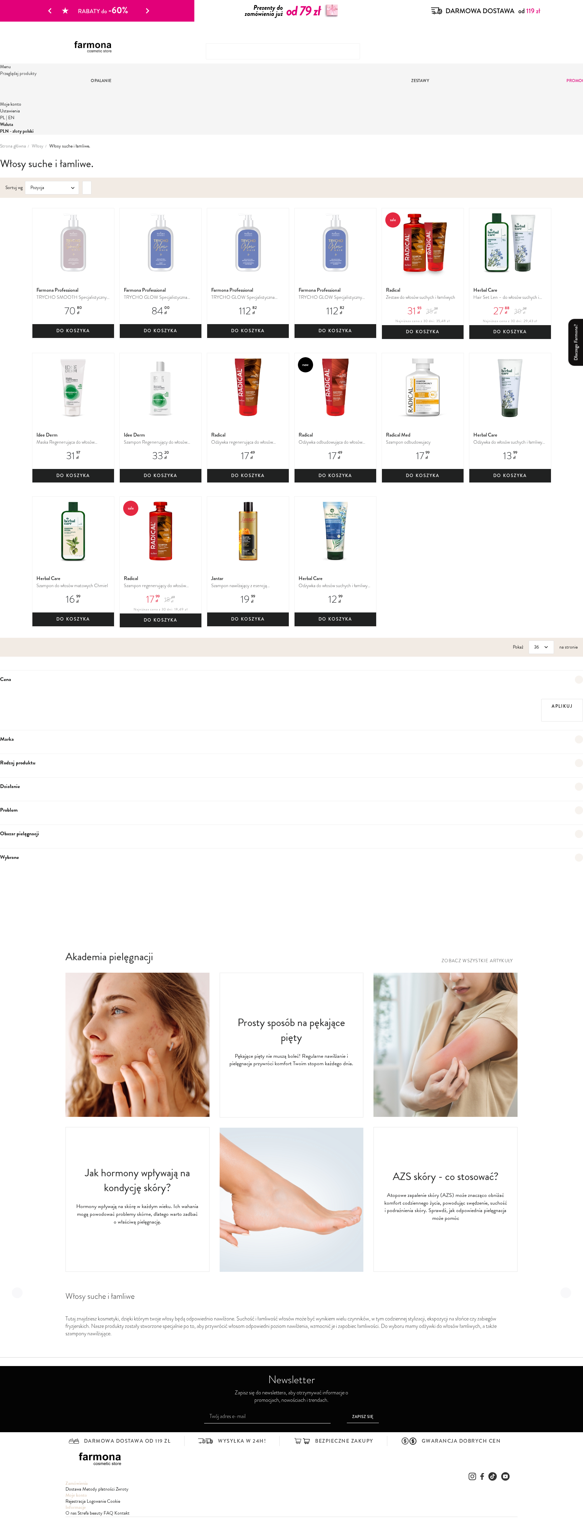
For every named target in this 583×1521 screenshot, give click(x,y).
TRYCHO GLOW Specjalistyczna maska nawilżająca (155, 297)
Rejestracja (75, 1501)
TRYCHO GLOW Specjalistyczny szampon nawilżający (330, 297)
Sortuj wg (14, 187)
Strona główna (13, 146)
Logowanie (96, 1501)
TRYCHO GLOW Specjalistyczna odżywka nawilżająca (243, 297)
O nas (71, 1513)
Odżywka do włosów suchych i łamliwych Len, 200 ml (335, 585)
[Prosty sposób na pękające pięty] (292, 1270)
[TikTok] (492, 1476)
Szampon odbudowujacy (408, 442)
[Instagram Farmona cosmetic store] (472, 1476)
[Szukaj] (502, 49)
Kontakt (122, 1513)
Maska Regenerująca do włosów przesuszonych (65, 442)
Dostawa (73, 1489)
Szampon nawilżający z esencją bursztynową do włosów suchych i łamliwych (241, 585)
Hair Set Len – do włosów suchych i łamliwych (506, 297)
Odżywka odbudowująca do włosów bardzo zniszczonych (330, 442)
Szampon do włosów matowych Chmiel (72, 585)
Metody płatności (98, 1489)
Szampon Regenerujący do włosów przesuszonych (155, 442)
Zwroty (122, 1489)
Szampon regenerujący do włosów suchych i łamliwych (155, 585)
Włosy (38, 146)
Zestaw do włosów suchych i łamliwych (420, 297)
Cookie (113, 1501)
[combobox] (283, 51)
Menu (5, 66)
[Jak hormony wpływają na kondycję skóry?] (137, 1115)
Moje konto (10, 104)
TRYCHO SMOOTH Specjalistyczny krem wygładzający (71, 297)
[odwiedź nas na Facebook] (482, 1476)
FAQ (108, 1513)
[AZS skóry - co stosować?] (445, 1115)
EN (11, 117)
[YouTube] (505, 1476)
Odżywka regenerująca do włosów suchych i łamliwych (242, 442)
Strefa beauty (90, 1513)
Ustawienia (10, 110)
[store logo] (95, 47)
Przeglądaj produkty (18, 73)
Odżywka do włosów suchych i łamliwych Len (510, 442)
